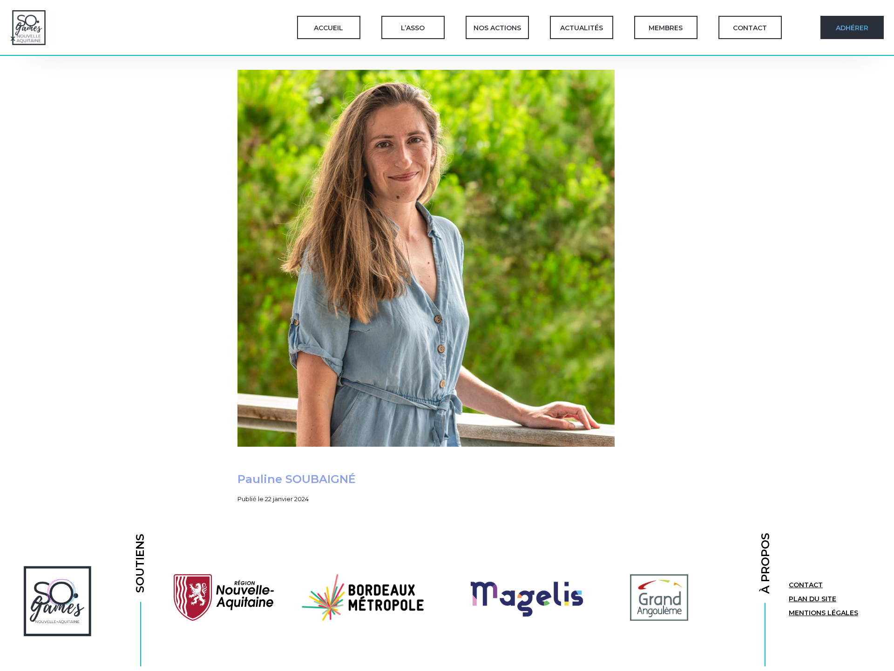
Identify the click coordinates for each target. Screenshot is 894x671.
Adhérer (852, 28)
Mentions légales (823, 613)
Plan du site (812, 599)
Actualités (581, 28)
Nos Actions (497, 28)
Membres (666, 28)
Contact (750, 28)
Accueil (328, 28)
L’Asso (413, 28)
